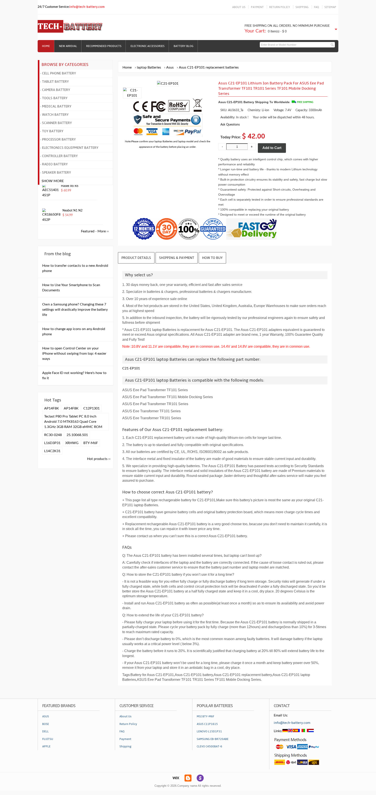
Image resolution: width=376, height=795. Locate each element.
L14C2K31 (52, 451)
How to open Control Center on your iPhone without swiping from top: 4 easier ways (74, 354)
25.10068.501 (77, 435)
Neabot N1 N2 (72, 210)
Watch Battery (55, 114)
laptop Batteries (149, 67)
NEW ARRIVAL (68, 46)
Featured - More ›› (95, 231)
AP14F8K (51, 408)
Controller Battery (60, 156)
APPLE (46, 746)
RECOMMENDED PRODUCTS (103, 46)
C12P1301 (91, 408)
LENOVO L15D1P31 (209, 731)
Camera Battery (56, 90)
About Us (125, 716)
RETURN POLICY (279, 7)
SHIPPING (302, 7)
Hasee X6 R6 (69, 186)
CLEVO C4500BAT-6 (209, 746)
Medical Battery (56, 106)
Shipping (125, 746)
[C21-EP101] (132, 95)
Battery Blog (183, 46)
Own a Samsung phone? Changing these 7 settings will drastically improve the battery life (75, 310)
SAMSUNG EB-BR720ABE (212, 739)
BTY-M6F (90, 443)
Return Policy (128, 724)
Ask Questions (230, 124)
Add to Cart (271, 148)
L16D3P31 (52, 443)
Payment (125, 739)
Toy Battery (52, 131)
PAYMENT (257, 7)
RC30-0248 (53, 435)
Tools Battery (54, 98)
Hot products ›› (99, 459)
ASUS (45, 716)
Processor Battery (59, 139)
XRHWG (72, 443)
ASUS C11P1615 (207, 724)
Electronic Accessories (147, 46)
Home (46, 46)
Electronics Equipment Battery (70, 148)
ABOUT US (238, 7)
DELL (45, 731)
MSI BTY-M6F (205, 716)
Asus (170, 67)
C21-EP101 (131, 368)
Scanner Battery (57, 123)
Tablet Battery (55, 81)
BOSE (45, 724)
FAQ (316, 7)
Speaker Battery (56, 172)
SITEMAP (330, 7)
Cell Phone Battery (59, 73)
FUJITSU (47, 739)
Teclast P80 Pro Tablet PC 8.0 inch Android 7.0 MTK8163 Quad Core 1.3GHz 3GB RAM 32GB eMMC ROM (73, 422)
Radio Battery (55, 164)
